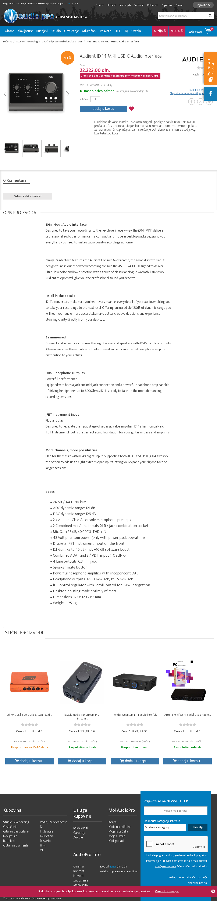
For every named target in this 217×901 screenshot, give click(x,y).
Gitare (9, 31)
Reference (152, 5)
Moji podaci (116, 841)
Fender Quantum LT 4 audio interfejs (135, 714)
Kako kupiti (125, 5)
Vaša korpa (201, 30)
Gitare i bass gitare (16, 831)
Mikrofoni (89, 31)
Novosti (179, 5)
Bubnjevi (42, 31)
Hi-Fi (43, 845)
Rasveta (105, 31)
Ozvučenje (71, 31)
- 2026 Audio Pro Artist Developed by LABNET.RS (36, 898)
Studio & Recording (16, 822)
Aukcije (78, 837)
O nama (100, 5)
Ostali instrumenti (15, 845)
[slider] (29, 724)
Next (67, 93)
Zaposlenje (167, 5)
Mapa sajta (80, 885)
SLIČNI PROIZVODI (24, 633)
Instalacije (46, 831)
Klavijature (25, 31)
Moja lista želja (118, 831)
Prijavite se (203, 5)
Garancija (139, 5)
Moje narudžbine (119, 827)
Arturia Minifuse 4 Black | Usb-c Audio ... (187, 714)
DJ (126, 31)
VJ (41, 850)
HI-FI (118, 31)
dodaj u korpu (103, 109)
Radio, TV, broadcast (53, 822)
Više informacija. (167, 891)
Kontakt (111, 5)
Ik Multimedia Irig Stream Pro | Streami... (82, 716)
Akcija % (160, 31)
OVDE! (155, 75)
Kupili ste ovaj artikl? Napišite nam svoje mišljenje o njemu (192, 91)
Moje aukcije (116, 836)
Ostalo (136, 31)
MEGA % (177, 31)
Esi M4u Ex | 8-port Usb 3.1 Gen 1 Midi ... (29, 714)
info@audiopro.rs (165, 866)
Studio (56, 31)
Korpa (112, 822)
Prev (4, 93)
